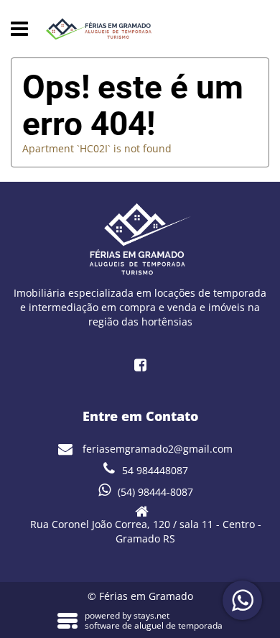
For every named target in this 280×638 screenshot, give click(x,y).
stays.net (151, 615)
